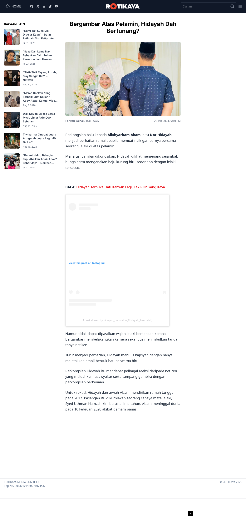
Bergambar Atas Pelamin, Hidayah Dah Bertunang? (123, 27)
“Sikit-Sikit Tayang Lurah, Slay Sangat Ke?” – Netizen (40, 76)
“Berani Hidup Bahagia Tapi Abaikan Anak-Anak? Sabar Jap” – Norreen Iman (40, 159)
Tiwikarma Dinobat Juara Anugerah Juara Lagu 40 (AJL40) (39, 138)
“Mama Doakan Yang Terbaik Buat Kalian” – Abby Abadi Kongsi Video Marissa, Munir (40, 97)
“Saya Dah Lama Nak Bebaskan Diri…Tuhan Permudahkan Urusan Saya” (37, 55)
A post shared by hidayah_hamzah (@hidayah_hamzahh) (117, 320)
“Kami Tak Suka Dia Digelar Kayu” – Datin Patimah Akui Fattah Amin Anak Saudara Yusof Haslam (40, 34)
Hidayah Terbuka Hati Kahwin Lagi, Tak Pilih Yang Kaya (120, 187)
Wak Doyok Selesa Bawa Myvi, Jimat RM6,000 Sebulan (39, 117)
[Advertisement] (123, 444)
